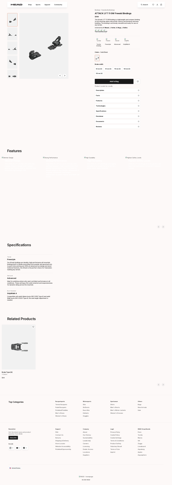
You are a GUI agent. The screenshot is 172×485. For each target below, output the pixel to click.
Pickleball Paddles (61, 410)
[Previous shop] (158, 226)
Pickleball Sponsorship (63, 449)
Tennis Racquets (61, 404)
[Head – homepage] (16, 4)
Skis (84, 404)
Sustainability (87, 438)
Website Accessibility (62, 446)
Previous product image (60, 75)
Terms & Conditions (117, 441)
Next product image (64, 75)
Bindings (97, 10)
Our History (87, 435)
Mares (140, 438)
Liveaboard (142, 446)
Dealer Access (88, 449)
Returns (58, 438)
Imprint (112, 452)
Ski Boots (86, 407)
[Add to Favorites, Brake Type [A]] (33, 326)
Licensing (86, 446)
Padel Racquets (60, 407)
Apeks (140, 452)
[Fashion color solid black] (97, 58)
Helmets (86, 413)
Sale (139, 410)
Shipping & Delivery (62, 441)
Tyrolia (140, 435)
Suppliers (86, 455)
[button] (30, 5)
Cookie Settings (115, 438)
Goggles (86, 416)
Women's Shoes (61, 416)
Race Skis (86, 410)
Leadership (87, 441)
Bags (139, 404)
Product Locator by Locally (104, 86)
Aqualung (141, 449)
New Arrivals (142, 407)
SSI (139, 441)
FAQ (56, 432)
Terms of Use (115, 449)
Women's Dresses (116, 413)
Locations (86, 452)
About (85, 432)
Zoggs (140, 443)
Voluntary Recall (116, 446)
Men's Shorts (115, 407)
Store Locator (60, 443)
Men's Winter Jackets (118, 410)
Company (86, 429)
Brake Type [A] (7, 372)
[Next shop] (163, 226)
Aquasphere (142, 455)
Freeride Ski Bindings (108, 10)
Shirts (112, 404)
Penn (139, 432)
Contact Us (59, 435)
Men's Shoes (59, 413)
